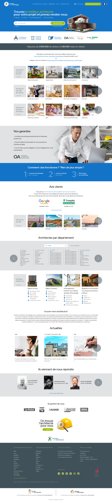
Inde (37, 459)
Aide (16, 334)
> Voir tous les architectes (56, 393)
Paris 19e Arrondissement (71, 264)
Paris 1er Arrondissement (55, 253)
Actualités (82, 453)
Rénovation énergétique (64, 455)
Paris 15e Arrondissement (70, 258)
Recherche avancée (58, 26)
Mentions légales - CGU (86, 457)
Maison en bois (33, 288)
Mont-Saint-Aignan (84, 260)
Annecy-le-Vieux (39, 253)
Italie (37, 463)
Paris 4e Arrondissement (55, 257)
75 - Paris (52, 250)
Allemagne (38, 451)
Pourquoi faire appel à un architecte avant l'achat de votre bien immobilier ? (26, 360)
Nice (15, 461)
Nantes (15, 463)
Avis (57, 4)
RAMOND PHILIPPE (59, 381)
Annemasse (38, 254)
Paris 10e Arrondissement (71, 251)
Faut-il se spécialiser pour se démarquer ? (85, 360)
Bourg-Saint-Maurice (25, 254)
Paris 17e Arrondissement (70, 261)
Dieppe (81, 251)
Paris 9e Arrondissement (55, 264)
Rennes (16, 467)
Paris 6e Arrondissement (55, 260)
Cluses (36, 257)
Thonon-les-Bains (39, 264)
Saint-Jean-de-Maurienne (23, 263)
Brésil (37, 455)
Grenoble (16, 473)
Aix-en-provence (18, 471)
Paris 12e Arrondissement (70, 254)
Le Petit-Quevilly (84, 258)
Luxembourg (39, 465)
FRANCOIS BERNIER (86, 381)
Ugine (21, 265)
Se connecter (79, 4)
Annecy (37, 251)
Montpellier (17, 475)
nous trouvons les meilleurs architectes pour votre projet (65, 60)
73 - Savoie (23, 250)
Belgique (38, 453)
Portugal (38, 467)
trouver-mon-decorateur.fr (87, 495)
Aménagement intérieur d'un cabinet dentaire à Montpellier (71, 290)
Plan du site (83, 455)
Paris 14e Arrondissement (71, 257)
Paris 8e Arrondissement (55, 262)
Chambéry (22, 255)
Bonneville (37, 255)
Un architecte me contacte (40, 4)
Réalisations (52, 4)
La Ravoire (22, 260)
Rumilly (37, 260)
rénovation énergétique (56, 56)
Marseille (16, 455)
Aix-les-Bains (23, 251)
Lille (15, 469)
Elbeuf (81, 253)
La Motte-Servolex (24, 258)
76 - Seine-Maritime (85, 250)
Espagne (38, 457)
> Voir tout (18, 77)
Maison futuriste (51, 288)
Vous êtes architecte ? (93, 4)
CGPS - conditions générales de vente (88, 460)
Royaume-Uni (39, 469)
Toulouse (16, 457)
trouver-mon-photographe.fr (45, 495)
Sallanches (37, 261)
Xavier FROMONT (33, 380)
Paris (51, 251)
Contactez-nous (64, 4)
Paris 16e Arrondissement (71, 260)
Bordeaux (16, 459)
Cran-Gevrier (38, 258)
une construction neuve (41, 56)
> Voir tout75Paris (74, 245)
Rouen (81, 261)
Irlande (37, 461)
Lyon (15, 453)
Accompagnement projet (65, 457)
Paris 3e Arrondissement (55, 255)
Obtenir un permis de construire (66, 453)
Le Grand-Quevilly (84, 255)
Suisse (37, 471)
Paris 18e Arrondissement (71, 262)
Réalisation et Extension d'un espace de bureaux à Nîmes (90, 290)
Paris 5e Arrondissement (55, 258)
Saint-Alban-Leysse (24, 261)
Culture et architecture (52, 334)
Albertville (22, 253)
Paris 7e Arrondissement (55, 261)
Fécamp (82, 254)
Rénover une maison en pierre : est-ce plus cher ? (55, 360)
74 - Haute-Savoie (39, 250)
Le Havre (82, 257)
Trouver (48, 429)
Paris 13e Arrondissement (70, 255)
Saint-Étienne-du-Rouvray (84, 263)
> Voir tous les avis (56, 210)
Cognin (22, 257)
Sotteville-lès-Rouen (84, 265)
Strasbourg (17, 465)
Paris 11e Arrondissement (70, 253)
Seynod (37, 262)
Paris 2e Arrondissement (55, 254)
